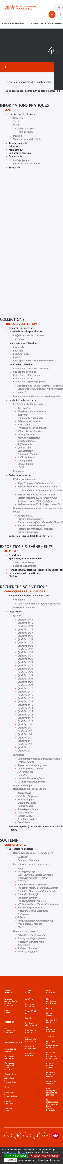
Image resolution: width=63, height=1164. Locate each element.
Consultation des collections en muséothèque (10, 1078)
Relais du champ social (31, 1024)
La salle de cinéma (51, 1083)
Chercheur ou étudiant (31, 1054)
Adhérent (29, 999)
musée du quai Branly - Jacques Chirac (25, 7)
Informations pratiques (13, 23)
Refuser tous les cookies (45, 1155)
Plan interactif (58, 75)
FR (52, 14)
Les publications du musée (9, 1031)
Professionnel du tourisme (31, 1031)
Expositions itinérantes (9, 1057)
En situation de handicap (30, 1047)
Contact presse (7, 1011)
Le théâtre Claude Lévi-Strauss (51, 1075)
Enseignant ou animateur (31, 1005)
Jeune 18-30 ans (30, 1012)
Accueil (5, 67)
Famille (28, 1018)
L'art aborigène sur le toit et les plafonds (52, 1092)
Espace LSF (46, 1135)
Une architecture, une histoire (51, 1001)
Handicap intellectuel (36, 1135)
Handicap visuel (17, 1135)
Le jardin (50, 1008)
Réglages (11, 1160)
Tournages (8, 1087)
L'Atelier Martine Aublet (50, 1066)
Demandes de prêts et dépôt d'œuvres (9, 1066)
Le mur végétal (49, 1014)
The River (50, 1036)
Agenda (58, 56)
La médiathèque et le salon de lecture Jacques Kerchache (52, 1105)
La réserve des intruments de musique (51, 1055)
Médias (58, 66)
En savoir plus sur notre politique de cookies (39, 1160)
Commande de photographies (10, 1094)
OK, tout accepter (16, 1155)
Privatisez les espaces (10, 1050)
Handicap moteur (8, 1135)
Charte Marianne (8, 1102)
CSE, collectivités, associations (30, 1039)
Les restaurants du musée (51, 1029)
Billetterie (58, 37)
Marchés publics (8, 1109)
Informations (58, 47)
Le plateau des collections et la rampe (52, 1044)
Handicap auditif (27, 1135)
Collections (32, 23)
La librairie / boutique (51, 1021)
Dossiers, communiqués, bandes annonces (10, 1002)
